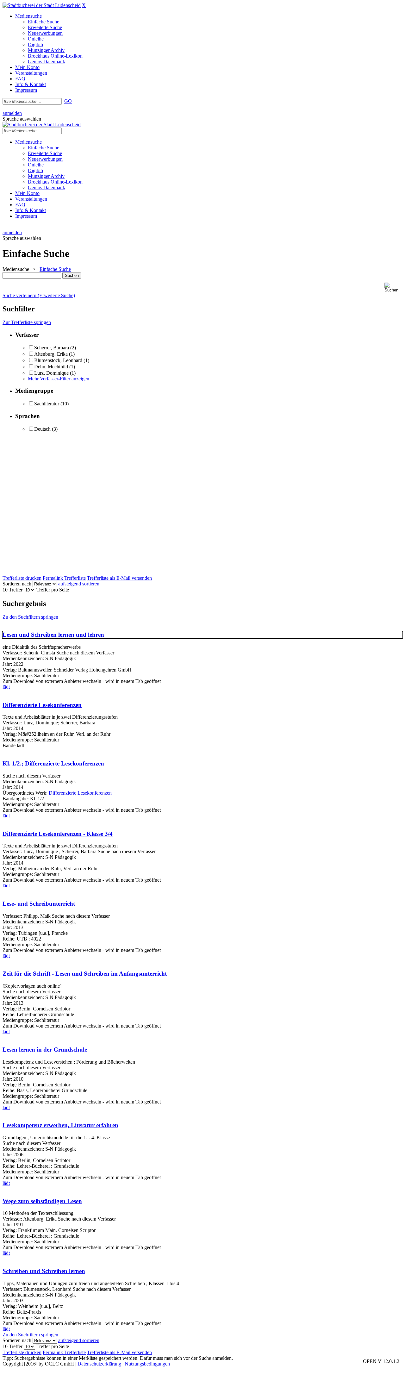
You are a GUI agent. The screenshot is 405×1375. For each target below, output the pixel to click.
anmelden (12, 113)
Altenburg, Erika (51, 354)
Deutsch (42, 429)
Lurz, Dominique (51, 373)
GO (68, 101)
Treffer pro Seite (52, 589)
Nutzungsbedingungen (147, 1363)
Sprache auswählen (22, 119)
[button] (393, 287)
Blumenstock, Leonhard (58, 360)
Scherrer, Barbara (51, 347)
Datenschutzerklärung (99, 1363)
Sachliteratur (46, 403)
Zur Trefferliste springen (27, 322)
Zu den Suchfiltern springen (30, 617)
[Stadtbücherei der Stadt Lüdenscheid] (42, 5)
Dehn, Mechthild (51, 366)
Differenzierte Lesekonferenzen (42, 705)
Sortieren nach (17, 583)
